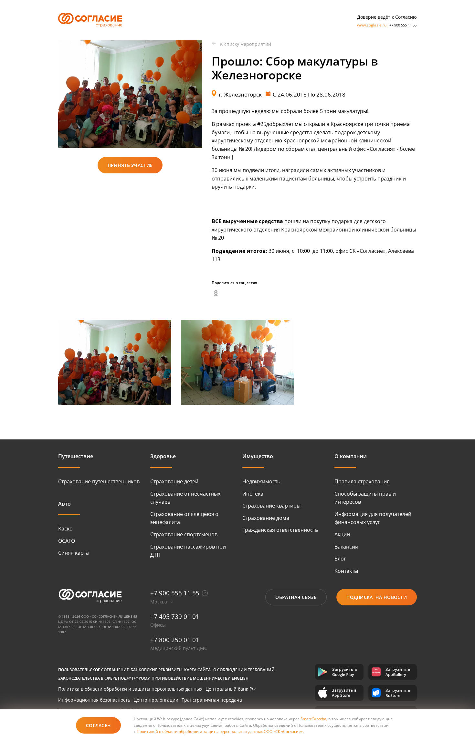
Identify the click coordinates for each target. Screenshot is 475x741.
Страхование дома (265, 517)
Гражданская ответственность (280, 529)
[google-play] (339, 672)
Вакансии (346, 546)
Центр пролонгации (155, 700)
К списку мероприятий (245, 44)
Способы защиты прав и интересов (365, 498)
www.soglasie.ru (371, 25)
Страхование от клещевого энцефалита (184, 518)
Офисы (158, 625)
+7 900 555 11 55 (403, 25)
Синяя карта (73, 552)
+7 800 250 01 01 (174, 640)
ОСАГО (66, 540)
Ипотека (252, 493)
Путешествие (75, 456)
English (240, 678)
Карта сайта (197, 670)
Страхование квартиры (271, 505)
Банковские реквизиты (157, 670)
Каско (65, 528)
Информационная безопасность (94, 700)
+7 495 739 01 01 (174, 616)
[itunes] (339, 693)
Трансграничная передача (212, 700)
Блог (340, 558)
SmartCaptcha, (314, 719)
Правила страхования (362, 481)
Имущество (257, 456)
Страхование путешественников (99, 481)
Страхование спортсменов (183, 534)
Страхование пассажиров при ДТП (188, 551)
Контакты (346, 570)
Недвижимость (261, 481)
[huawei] (392, 672)
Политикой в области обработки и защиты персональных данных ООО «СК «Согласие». (220, 731)
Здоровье (163, 456)
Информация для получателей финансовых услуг (372, 518)
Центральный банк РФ (231, 689)
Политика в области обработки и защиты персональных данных (130, 689)
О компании (350, 456)
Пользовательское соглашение (93, 670)
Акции (342, 534)
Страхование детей (174, 481)
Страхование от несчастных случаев (185, 498)
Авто (64, 503)
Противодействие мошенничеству (191, 678)
